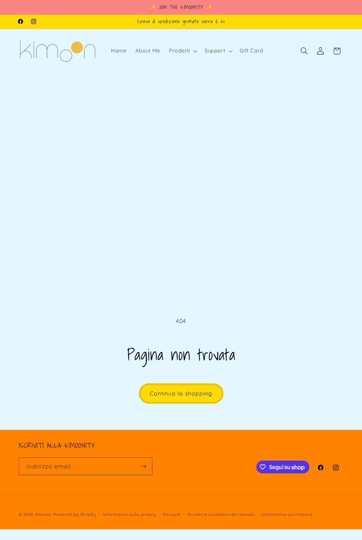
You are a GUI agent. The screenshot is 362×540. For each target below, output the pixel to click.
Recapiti (171, 514)
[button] (182, 51)
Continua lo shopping (181, 393)
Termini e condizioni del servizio (221, 514)
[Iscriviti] (143, 466)
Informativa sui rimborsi (287, 514)
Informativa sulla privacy (129, 514)
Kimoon (44, 514)
